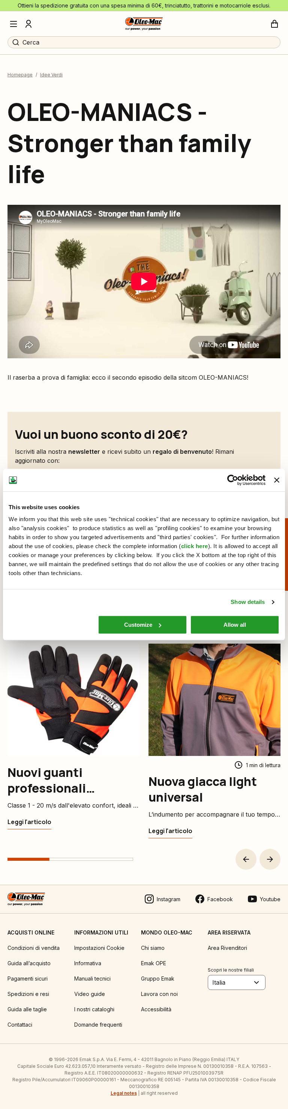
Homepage (20, 75)
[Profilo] (28, 24)
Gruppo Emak (157, 978)
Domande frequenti (98, 1024)
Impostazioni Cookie (99, 948)
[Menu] (14, 24)
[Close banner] (276, 480)
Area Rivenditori (227, 948)
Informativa (87, 963)
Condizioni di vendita (34, 948)
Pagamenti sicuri (28, 978)
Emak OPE (153, 963)
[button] (246, 859)
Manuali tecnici (92, 978)
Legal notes (124, 1093)
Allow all (235, 625)
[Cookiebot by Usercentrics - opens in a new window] (233, 480)
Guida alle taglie (27, 1009)
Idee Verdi (51, 75)
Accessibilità (156, 1009)
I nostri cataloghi (94, 1009)
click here (194, 546)
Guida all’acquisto (29, 963)
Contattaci (20, 1024)
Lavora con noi (159, 994)
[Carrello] (274, 24)
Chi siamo (153, 948)
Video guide (89, 994)
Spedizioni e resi (28, 994)
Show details (248, 602)
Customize (138, 625)
